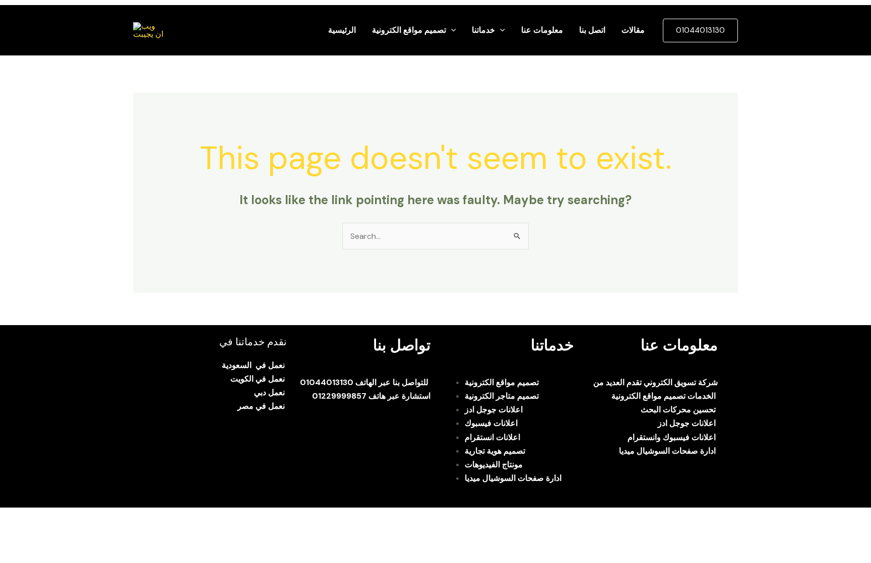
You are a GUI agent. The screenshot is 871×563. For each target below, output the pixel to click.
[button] (451, 30)
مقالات (633, 30)
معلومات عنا (542, 30)
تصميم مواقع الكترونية (409, 30)
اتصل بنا (592, 30)
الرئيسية (342, 30)
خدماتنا (483, 30)
